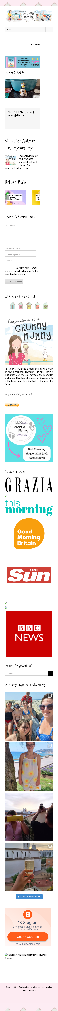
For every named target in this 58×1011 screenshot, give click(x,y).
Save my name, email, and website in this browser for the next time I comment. (21, 271)
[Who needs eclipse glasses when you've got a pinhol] (29, 817)
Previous (35, 44)
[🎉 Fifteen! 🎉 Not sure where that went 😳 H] (29, 766)
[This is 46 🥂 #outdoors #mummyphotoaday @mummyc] (29, 867)
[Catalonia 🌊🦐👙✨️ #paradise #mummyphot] (29, 716)
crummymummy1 (19, 148)
